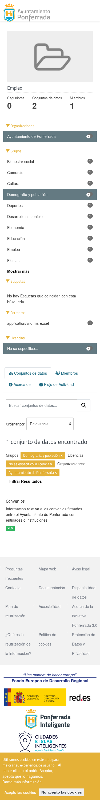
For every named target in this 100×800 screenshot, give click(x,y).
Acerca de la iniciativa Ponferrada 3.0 (84, 616)
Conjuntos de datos (30, 373)
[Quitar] (62, 456)
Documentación (52, 587)
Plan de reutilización (15, 611)
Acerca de (22, 384)
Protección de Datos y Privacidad (83, 644)
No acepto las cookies (61, 792)
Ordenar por (15, 424)
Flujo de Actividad (58, 384)
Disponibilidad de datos (83, 592)
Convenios (15, 501)
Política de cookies (47, 639)
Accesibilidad (50, 606)
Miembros (69, 373)
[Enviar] (84, 405)
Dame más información (22, 781)
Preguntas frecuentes (14, 573)
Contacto (13, 587)
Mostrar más (18, 271)
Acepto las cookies (20, 792)
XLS (10, 528)
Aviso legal (81, 569)
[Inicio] (26, 13)
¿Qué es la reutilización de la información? (18, 644)
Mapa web (47, 569)
